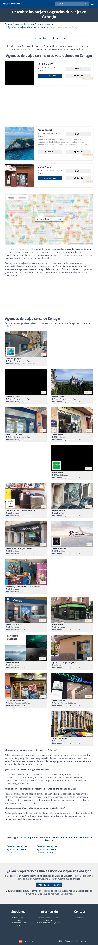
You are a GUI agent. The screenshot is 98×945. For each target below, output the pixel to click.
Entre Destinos (59, 435)
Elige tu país (27, 941)
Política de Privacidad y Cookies (49, 923)
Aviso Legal (49, 920)
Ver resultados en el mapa (49, 219)
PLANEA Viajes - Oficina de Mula (20, 511)
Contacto (79, 918)
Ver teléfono (50, 75)
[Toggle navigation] (92, 3)
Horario (79, 75)
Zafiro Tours (57, 472)
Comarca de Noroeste (63, 837)
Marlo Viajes (44, 167)
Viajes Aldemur (59, 700)
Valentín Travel (13, 397)
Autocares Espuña (60, 738)
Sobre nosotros (18, 918)
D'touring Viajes (13, 359)
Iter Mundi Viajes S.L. (15, 700)
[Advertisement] (49, 106)
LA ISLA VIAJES (45, 64)
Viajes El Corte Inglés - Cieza (19, 548)
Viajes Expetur (12, 662)
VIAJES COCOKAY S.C (15, 435)
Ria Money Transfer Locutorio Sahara (23, 586)
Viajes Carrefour (13, 624)
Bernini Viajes (58, 397)
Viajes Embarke (59, 548)
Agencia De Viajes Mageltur (64, 662)
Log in (18, 920)
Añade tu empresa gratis (49, 885)
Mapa (79, 68)
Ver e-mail (50, 152)
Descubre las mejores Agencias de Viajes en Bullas (17, 849)
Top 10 (37, 38)
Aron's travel (45, 129)
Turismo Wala (58, 511)
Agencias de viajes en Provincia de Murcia (34, 24)
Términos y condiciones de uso (49, 918)
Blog (18, 925)
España (8, 24)
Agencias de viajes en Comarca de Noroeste (28, 27)
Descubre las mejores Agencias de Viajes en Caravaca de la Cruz (47, 849)
